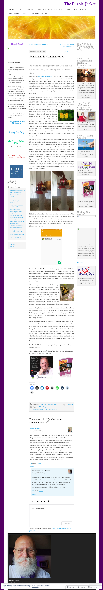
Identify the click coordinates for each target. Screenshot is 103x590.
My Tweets (80, 262)
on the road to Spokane (45, 76)
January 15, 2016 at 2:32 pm (37, 430)
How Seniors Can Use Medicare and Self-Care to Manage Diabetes (16, 211)
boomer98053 (35, 428)
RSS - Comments (14, 247)
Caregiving (43, 404)
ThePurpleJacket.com (51, 409)
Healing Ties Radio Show (50, 9)
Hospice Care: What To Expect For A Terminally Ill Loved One (17, 200)
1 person (39, 463)
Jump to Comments (66, 52)
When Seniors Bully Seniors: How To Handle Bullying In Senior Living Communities (16, 217)
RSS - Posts (12, 244)
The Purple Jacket (80, 4)
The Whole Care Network (16, 122)
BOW (40, 407)
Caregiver (45, 407)
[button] (40, 191)
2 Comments (69, 404)
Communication (53, 407)
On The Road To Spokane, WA (39, 44)
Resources (14, 14)
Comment (67, 523)
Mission (84, 9)
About (20, 9)
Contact (31, 9)
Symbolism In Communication (46, 56)
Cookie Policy (35, 587)
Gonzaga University (38, 409)
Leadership (71, 9)
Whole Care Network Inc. (35, 14)
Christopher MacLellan (14, 580)
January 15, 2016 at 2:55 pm (39, 473)
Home (11, 9)
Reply (32, 466)
